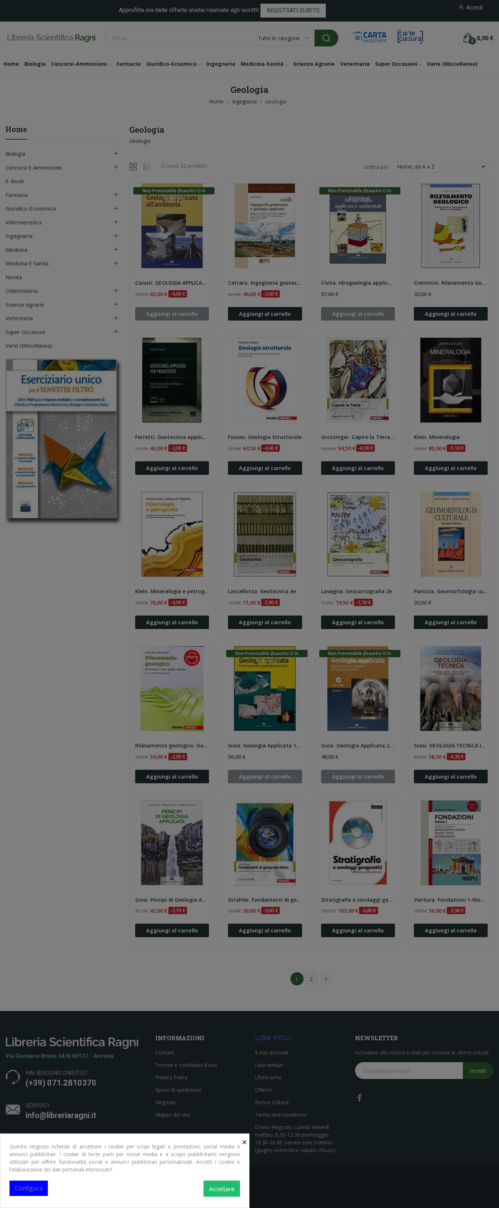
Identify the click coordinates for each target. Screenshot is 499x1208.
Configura (28, 1188)
